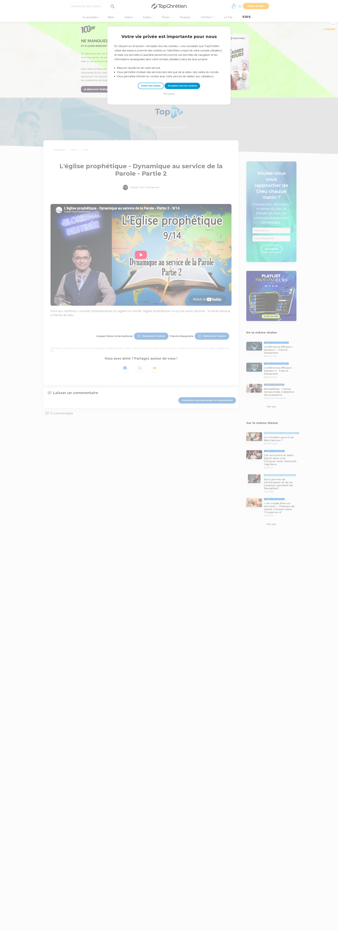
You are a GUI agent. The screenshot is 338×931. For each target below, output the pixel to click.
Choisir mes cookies (150, 86)
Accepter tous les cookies (182, 85)
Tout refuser (169, 94)
